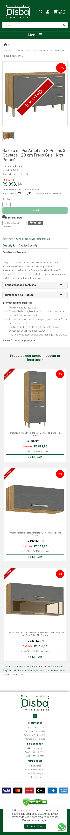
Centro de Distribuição (35, 735)
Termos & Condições (35, 739)
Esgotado (35, 210)
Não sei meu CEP (9, 226)
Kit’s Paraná (16, 166)
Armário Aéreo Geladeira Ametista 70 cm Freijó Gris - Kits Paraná (35, 534)
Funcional (18, 674)
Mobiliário (41, 670)
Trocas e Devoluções (35, 731)
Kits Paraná (20, 670)
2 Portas (38, 666)
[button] (62, 285)
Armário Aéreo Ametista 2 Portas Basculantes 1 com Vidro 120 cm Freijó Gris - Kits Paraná (35, 634)
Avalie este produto (40, 239)
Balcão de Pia (16, 666)
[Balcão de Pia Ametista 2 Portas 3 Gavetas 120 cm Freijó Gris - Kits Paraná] (8, 136)
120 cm (59, 666)
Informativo (35, 777)
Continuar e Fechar (35, 826)
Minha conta (35, 766)
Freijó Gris (7, 670)
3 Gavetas (48, 666)
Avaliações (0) (28, 245)
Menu (33, 35)
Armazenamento (56, 670)
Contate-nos (36, 748)
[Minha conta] (47, 11)
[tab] (35, 285)
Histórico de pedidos (35, 769)
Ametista (28, 666)
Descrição (8, 245)
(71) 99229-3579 (36, 752)
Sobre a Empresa (35, 727)
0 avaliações (21, 239)
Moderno (7, 674)
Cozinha (31, 670)
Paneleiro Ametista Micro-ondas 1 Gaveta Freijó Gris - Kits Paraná (35, 434)
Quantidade (7, 199)
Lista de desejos (35, 773)
